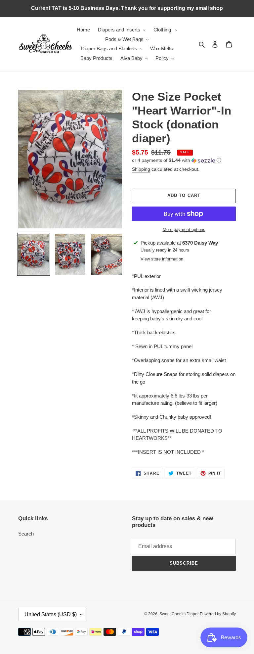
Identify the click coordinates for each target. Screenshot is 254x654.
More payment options (184, 229)
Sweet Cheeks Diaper (179, 614)
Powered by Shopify (218, 614)
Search (26, 534)
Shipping (141, 169)
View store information (162, 259)
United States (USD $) (50, 614)
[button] (176, 160)
